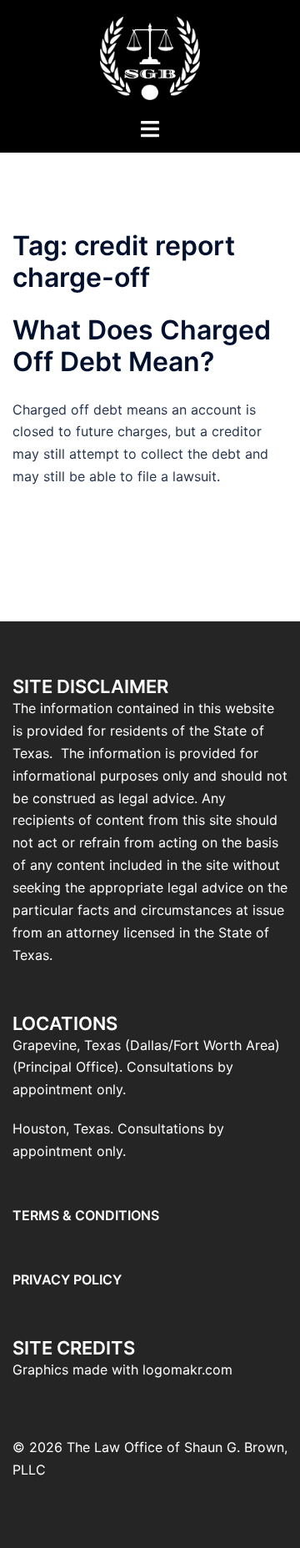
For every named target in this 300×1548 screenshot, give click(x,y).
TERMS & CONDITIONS (85, 1215)
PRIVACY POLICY (67, 1279)
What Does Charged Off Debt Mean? (141, 346)
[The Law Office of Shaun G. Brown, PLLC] (149, 56)
